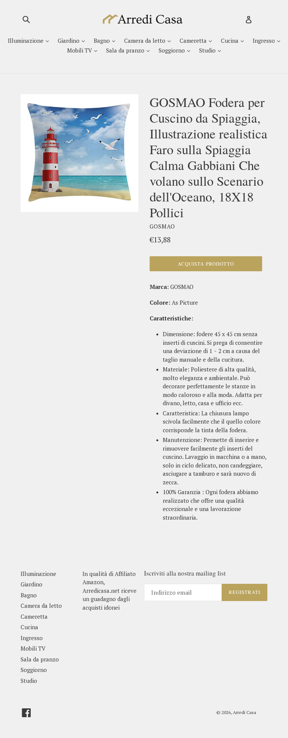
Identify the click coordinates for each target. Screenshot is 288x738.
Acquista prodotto (206, 263)
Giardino (69, 40)
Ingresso (264, 40)
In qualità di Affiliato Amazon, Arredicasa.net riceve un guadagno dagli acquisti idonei (109, 590)
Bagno (102, 40)
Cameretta (194, 40)
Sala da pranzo (126, 50)
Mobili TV (80, 50)
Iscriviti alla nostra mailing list (185, 573)
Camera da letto (145, 40)
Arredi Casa (244, 712)
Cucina (230, 40)
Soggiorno (172, 50)
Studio (208, 50)
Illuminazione (26, 40)
